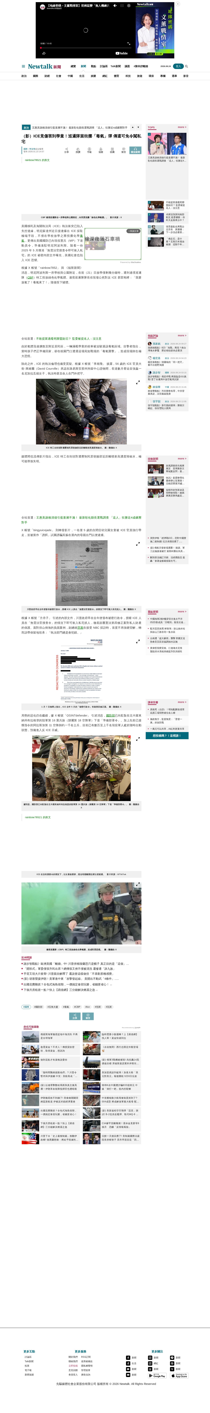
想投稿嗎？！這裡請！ (167, 735)
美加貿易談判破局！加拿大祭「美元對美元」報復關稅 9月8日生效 (120, 1074)
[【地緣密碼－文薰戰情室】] (155, 30)
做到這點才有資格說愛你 (54, 1060)
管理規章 (85, 1370)
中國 (70, 76)
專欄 (162, 76)
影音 (186, 76)
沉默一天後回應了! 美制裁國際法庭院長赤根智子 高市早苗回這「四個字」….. (121, 1138)
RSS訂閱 (86, 1357)
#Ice (87, 1007)
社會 (58, 76)
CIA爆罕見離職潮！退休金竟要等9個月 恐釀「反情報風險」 (120, 1125)
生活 (81, 76)
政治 (24, 76)
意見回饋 (73, 1370)
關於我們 (73, 1357)
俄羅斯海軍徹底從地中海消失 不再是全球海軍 (59, 1036)
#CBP (77, 1007)
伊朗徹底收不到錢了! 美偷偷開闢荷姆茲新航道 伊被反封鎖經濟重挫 (59, 1100)
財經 (47, 76)
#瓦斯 (109, 1007)
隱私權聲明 (87, 1366)
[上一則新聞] (132, 127)
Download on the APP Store (179, 1375)
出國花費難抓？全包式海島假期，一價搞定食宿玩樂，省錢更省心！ (59, 1112)
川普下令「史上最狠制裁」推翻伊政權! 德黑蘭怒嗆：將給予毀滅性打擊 (59, 1138)
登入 (178, 66)
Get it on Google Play (157, 1375)
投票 (27, 1366)
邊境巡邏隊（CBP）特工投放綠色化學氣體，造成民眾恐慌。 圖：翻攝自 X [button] (81, 949)
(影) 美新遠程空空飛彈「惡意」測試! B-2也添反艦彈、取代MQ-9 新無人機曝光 (120, 1112)
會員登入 (73, 1374)
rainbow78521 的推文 (37, 160)
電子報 (28, 1370)
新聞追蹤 (29, 1374)
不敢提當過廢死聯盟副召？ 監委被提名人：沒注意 (69, 338)
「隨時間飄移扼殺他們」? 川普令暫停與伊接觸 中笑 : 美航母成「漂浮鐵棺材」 (59, 1074)
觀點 (93, 66)
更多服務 (80, 1351)
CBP (30, 277)
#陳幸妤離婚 (141, 66)
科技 (128, 76)
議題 (127, 66)
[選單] (23, 66)
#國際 (26, 1007)
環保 (151, 76)
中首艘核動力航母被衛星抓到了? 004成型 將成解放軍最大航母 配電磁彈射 (120, 1100)
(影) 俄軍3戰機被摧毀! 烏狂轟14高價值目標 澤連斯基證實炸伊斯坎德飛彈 (120, 1062)
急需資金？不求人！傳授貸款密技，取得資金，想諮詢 (58, 1049)
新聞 (83, 66)
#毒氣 (66, 1007)
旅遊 (139, 76)
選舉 (174, 76)
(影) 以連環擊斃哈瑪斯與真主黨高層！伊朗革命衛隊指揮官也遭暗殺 (59, 1087)
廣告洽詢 (85, 1374)
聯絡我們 (73, 1361)
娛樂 (93, 76)
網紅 (105, 76)
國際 (35, 76)
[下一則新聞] (138, 127)
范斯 (80, 627)
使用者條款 (87, 1361)
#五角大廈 (53, 1007)
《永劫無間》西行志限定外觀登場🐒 (120, 1049)
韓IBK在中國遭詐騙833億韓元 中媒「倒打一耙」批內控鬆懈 (120, 1087)
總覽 (73, 66)
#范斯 (98, 1007)
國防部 (110, 715)
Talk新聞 (116, 66)
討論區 (104, 66)
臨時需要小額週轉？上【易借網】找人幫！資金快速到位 (120, 1036)
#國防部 (38, 1007)
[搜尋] (186, 66)
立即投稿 (73, 1366)
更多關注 (157, 1351)
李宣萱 (32, 149)
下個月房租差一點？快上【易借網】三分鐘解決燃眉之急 (58, 1125)
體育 (116, 76)
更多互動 (29, 1351)
